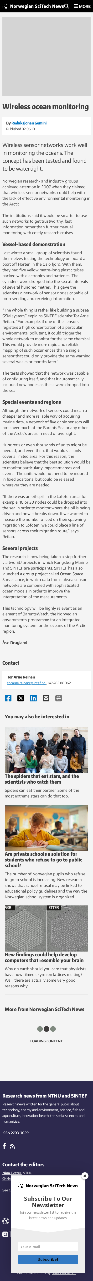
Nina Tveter (11, 1173)
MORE (84, 6)
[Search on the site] (66, 6)
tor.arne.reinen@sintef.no (26, 683)
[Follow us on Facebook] (4, 1145)
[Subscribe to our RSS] (12, 1145)
